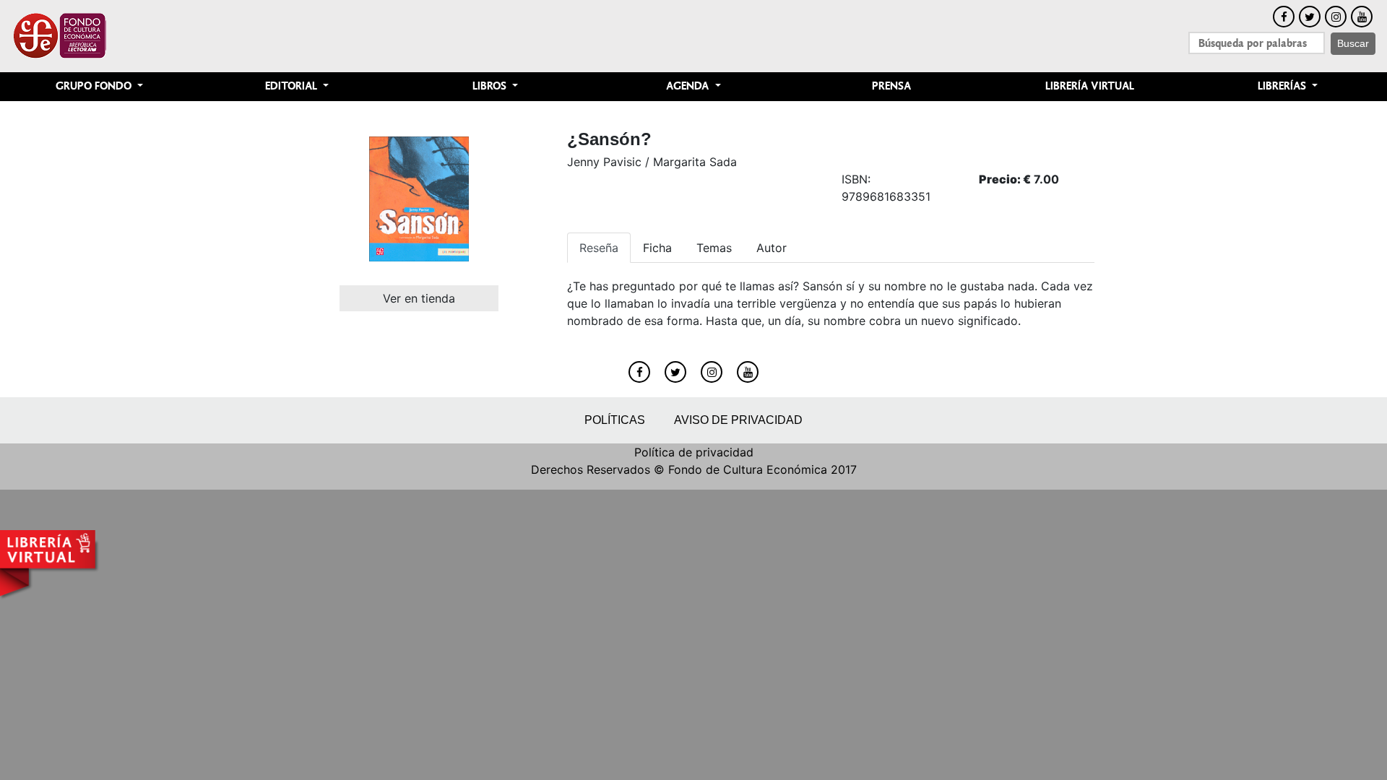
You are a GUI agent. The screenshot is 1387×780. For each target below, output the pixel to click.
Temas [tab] (714, 247)
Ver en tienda (419, 298)
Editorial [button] (292, 86)
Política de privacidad (693, 452)
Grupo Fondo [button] (95, 86)
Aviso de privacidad (738, 420)
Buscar (1353, 43)
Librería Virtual (1089, 86)
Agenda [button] (689, 86)
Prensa (891, 86)
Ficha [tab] (657, 247)
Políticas (614, 420)
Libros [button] (490, 86)
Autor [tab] (771, 247)
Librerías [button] (1283, 86)
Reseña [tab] (598, 247)
